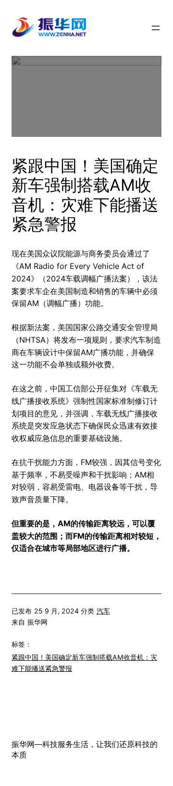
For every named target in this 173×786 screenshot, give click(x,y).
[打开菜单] (155, 28)
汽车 (103, 611)
